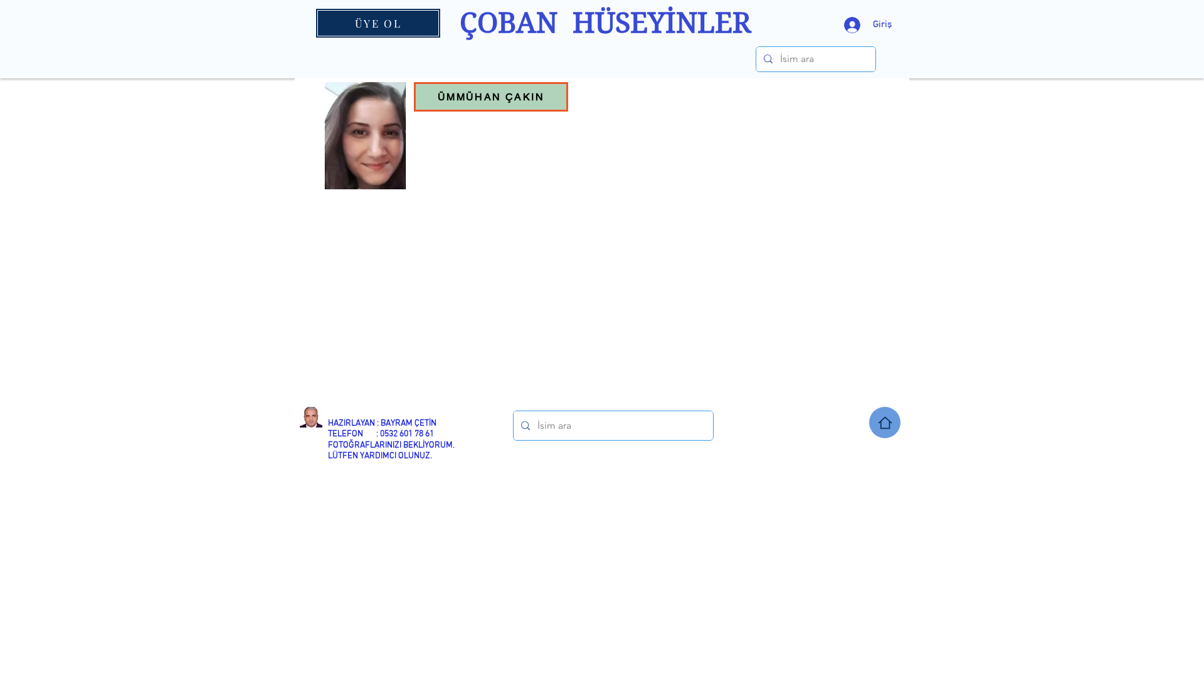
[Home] (884, 422)
